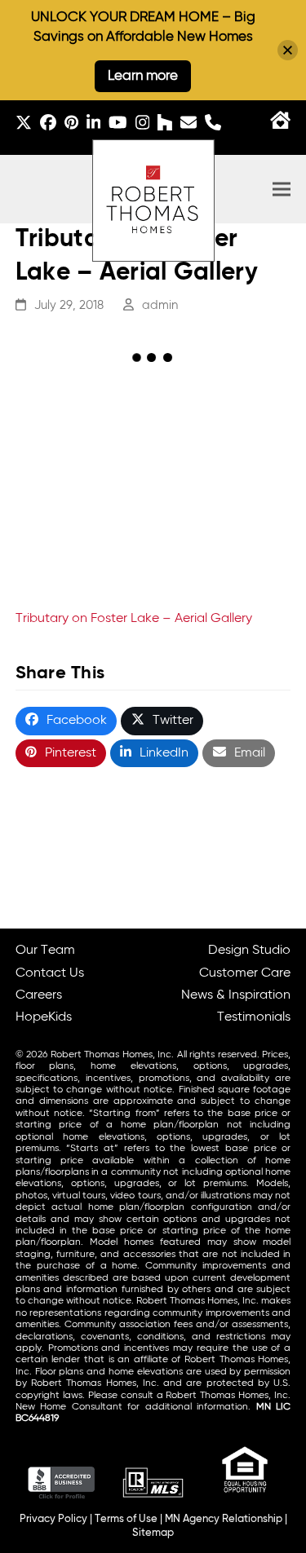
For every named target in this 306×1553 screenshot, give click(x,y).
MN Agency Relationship (223, 1519)
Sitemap (153, 1533)
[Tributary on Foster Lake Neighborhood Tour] (84, 536)
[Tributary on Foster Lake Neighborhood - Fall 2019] (84, 431)
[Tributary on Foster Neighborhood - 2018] (222, 431)
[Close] (287, 50)
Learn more (143, 76)
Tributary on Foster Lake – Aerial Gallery (134, 618)
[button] (281, 189)
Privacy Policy (53, 1519)
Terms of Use (126, 1519)
